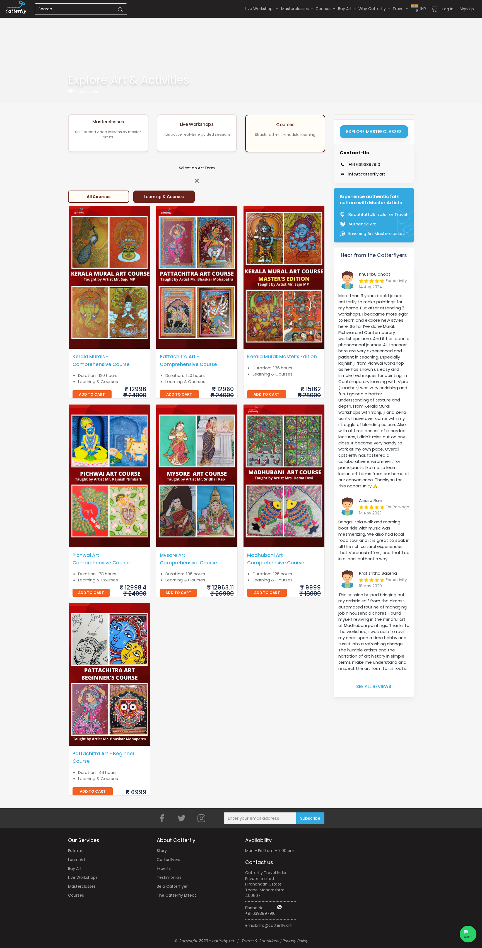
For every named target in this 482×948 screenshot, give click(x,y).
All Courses (98, 196)
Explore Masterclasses (374, 131)
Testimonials (169, 877)
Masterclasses (295, 8)
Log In (448, 9)
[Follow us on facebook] (162, 818)
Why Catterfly (372, 8)
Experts (164, 868)
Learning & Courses (164, 196)
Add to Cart (92, 394)
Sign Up (467, 9)
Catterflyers (168, 859)
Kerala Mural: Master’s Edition (282, 356)
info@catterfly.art (274, 925)
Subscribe (310, 818)
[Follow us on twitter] (181, 818)
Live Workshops (259, 8)
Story (162, 850)
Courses (323, 8)
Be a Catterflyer (172, 886)
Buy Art (345, 8)
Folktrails (76, 850)
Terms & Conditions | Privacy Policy (274, 941)
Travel (398, 8)
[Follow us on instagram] (201, 818)
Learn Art (76, 859)
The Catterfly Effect (176, 895)
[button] (418, 8)
